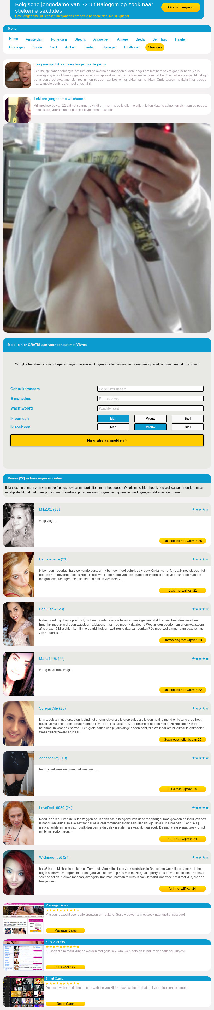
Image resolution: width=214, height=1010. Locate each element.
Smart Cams (65, 1004)
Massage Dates (66, 930)
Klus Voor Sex (65, 967)
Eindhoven (132, 47)
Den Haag (159, 39)
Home (13, 39)
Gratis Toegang (180, 7)
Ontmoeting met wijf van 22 (183, 690)
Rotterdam (59, 39)
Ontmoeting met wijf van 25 (183, 541)
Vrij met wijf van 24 (182, 888)
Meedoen (155, 47)
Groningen (17, 47)
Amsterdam (34, 39)
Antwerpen (101, 39)
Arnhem (71, 47)
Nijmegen (109, 47)
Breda (140, 39)
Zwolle (37, 47)
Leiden (89, 47)
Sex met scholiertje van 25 (182, 739)
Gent (53, 47)
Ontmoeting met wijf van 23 (183, 640)
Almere (122, 39)
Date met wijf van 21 (182, 590)
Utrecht (80, 39)
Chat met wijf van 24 (182, 839)
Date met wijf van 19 (182, 789)
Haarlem (181, 39)
